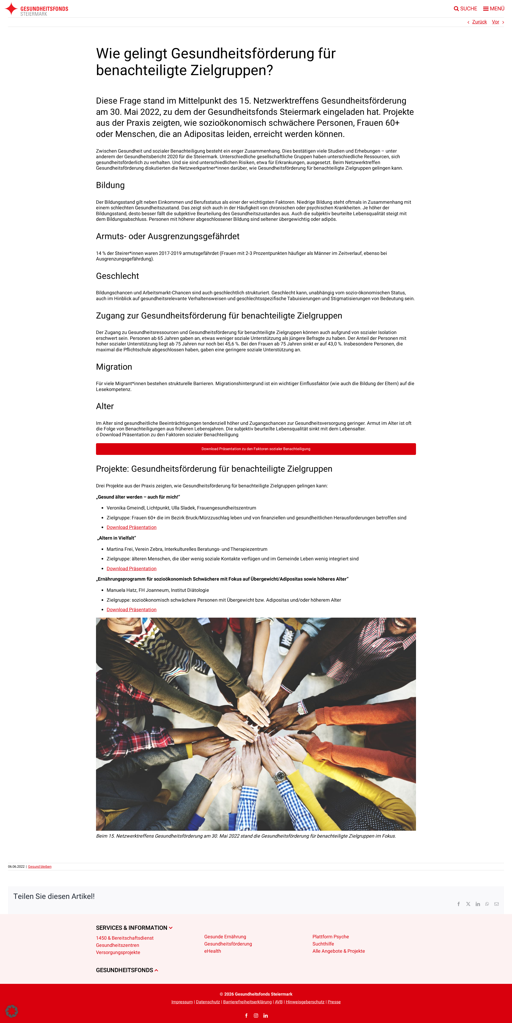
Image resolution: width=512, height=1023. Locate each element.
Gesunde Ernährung (225, 936)
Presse (334, 1002)
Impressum (182, 1002)
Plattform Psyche (331, 936)
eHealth (212, 951)
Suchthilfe (323, 944)
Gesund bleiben (39, 866)
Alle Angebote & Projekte (339, 951)
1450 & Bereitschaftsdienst (125, 938)
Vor (495, 22)
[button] (11, 1011)
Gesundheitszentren (117, 945)
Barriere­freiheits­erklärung (247, 1002)
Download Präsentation (132, 527)
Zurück (479, 22)
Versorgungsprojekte (118, 952)
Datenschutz (208, 1002)
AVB (279, 1002)
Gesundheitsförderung (228, 944)
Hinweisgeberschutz (305, 1002)
